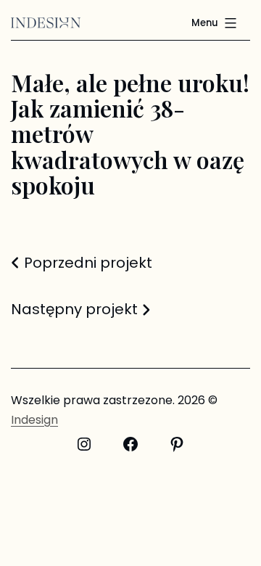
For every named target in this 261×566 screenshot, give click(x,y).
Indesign (34, 419)
